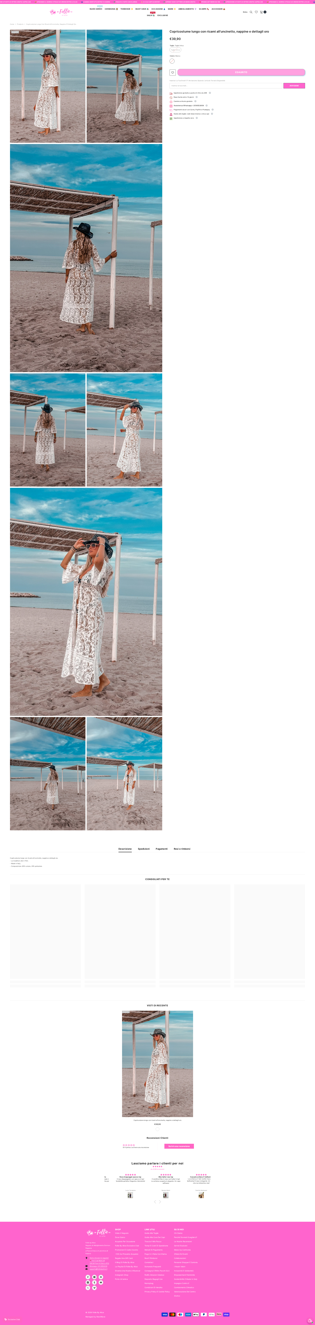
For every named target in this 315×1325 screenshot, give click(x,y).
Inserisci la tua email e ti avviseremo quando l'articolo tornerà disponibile (197, 81)
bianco (157, 1129)
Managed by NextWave (95, 1317)
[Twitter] (88, 1288)
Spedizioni (144, 849)
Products (20, 24)
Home (12, 24)
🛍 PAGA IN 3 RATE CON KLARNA (125, 2)
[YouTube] (101, 1282)
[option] (157, 1072)
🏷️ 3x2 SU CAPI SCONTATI (150, 2)
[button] (155, 1201)
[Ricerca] (251, 12)
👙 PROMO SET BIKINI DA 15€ (209, 2)
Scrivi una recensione (179, 1146)
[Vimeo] (94, 1288)
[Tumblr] (94, 1282)
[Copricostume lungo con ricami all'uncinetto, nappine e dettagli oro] (157, 1064)
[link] (173, 72)
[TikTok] (88, 1282)
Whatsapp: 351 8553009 (98, 1266)
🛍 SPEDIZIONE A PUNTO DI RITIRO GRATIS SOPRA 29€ (243, 2)
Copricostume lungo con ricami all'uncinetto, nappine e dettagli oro (157, 1120)
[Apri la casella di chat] (310, 1320)
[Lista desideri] (256, 12)
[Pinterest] (101, 1277)
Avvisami (294, 86)
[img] (157, 1166)
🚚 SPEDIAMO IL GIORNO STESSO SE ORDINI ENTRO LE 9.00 (56, 2)
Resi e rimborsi (182, 849)
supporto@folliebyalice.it (98, 1269)
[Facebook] (88, 1277)
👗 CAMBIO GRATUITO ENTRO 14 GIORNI (95, 2)
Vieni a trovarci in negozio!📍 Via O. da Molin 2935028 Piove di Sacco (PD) (99, 1260)
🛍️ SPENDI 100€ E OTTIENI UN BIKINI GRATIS (179, 2)
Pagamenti (162, 849)
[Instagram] (94, 1277)
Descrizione (125, 849)
